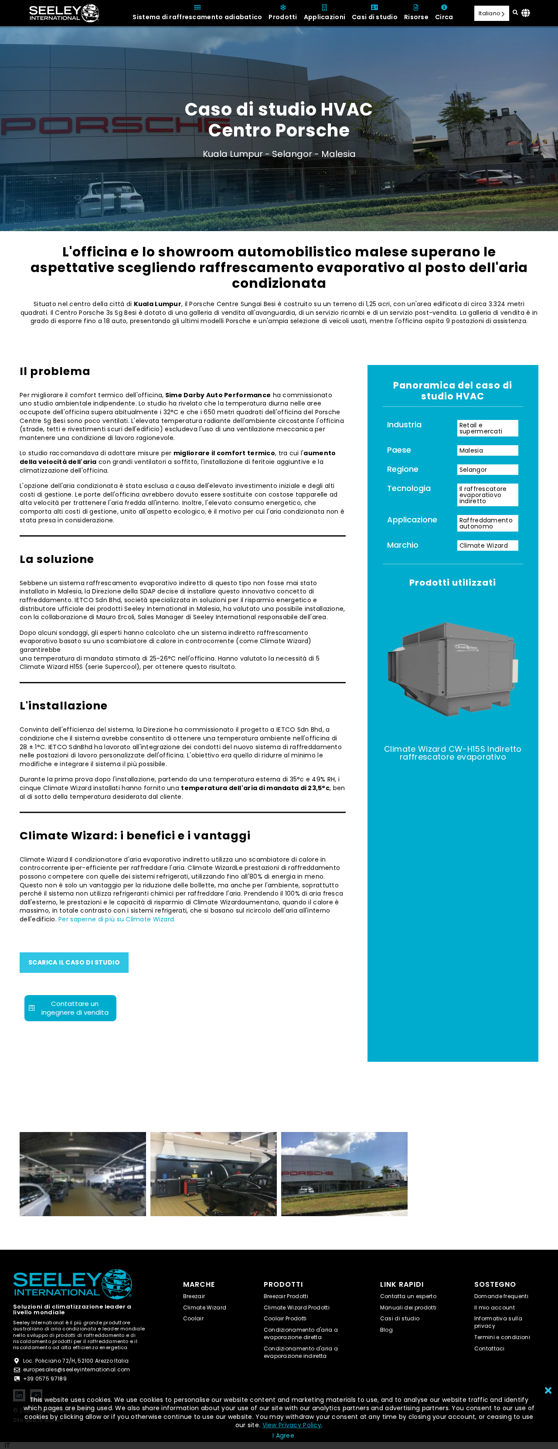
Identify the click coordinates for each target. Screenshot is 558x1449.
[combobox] (7, 1445)
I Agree (283, 1435)
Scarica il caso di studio (74, 962)
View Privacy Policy (291, 1425)
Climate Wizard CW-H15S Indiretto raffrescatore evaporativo (453, 752)
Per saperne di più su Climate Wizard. (116, 919)
